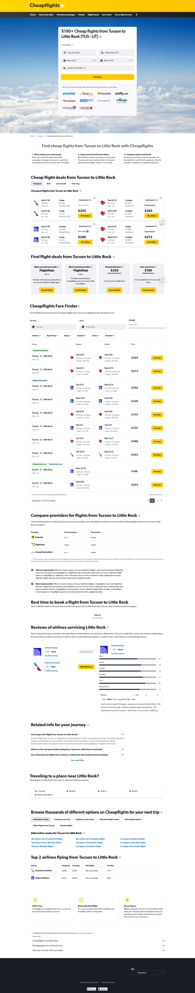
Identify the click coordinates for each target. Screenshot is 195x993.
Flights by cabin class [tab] (85, 819)
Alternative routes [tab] (41, 819)
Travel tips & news (123, 14)
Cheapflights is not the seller (45, 941)
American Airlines (52, 663)
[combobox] (68, 45)
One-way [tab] (76, 184)
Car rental (106, 14)
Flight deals (93, 14)
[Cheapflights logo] (45, 6)
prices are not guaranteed (83, 933)
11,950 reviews (51, 671)
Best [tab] (49, 184)
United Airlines (51, 648)
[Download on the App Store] (103, 989)
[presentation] (100, 36)
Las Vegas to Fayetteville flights (89, 843)
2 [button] (157, 500)
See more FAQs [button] (77, 760)
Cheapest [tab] (37, 184)
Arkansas (40, 136)
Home (33, 14)
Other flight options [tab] (133, 819)
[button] (77, 60)
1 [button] (152, 500)
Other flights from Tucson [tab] (43, 825)
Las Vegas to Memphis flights (132, 839)
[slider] (166, 327)
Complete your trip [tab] (62, 819)
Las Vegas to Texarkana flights (88, 846)
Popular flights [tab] (66, 825)
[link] (46, 290)
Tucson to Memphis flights (42, 846)
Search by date (46, 14)
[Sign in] (137, 14)
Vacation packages (66, 14)
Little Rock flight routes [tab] (109, 819)
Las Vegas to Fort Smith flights (133, 846)
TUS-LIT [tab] (97, 615)
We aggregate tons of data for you (47, 945)
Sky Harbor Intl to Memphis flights (90, 839)
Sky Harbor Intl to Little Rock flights (46, 843)
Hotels (81, 14)
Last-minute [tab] (61, 184)
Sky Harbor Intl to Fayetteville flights (47, 839)
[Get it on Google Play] (91, 989)
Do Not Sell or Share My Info (89, 982)
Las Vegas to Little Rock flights (133, 843)
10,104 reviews (51, 656)
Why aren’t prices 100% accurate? (47, 950)
